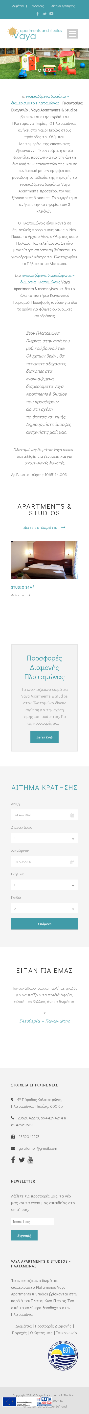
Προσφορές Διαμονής (53, 1325)
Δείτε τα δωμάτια (40, 527)
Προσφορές (36, 6)
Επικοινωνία (66, 1332)
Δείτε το (17, 595)
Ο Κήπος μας (41, 1332)
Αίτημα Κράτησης (63, 6)
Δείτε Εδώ (44, 737)
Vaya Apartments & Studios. (55, 1395)
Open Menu (72, 34)
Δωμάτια (18, 6)
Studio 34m (22, 587)
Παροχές (19, 1332)
